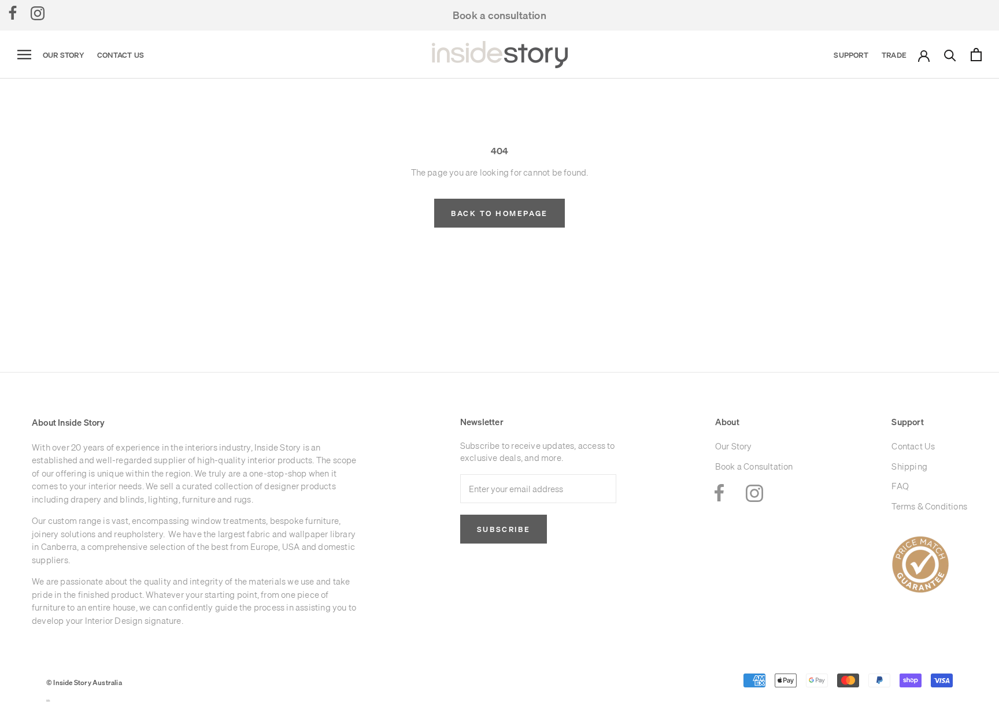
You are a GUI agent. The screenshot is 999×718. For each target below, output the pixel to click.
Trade (894, 55)
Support (851, 55)
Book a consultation (499, 15)
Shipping (909, 466)
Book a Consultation (754, 466)
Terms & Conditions (929, 506)
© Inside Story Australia (84, 682)
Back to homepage (499, 213)
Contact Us (120, 55)
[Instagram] (38, 13)
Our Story (63, 55)
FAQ (900, 486)
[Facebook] (13, 13)
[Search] (950, 55)
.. (48, 698)
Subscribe (503, 529)
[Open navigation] (24, 55)
